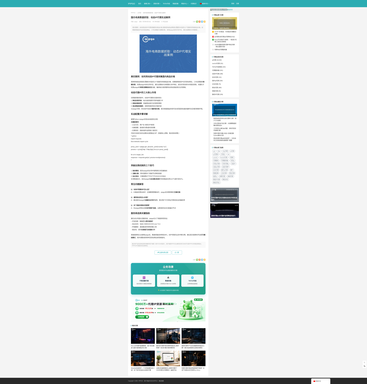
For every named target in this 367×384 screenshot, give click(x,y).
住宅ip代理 (216, 163)
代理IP (232, 157)
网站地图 (161, 381)
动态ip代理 (216, 167)
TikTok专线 (166, 3)
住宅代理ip (225, 163)
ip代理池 (215, 154)
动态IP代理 (215, 74)
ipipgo (136, 21)
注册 (237, 3)
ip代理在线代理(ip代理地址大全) (225, 36)
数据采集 (175, 3)
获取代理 (156, 3)
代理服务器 (215, 70)
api (214, 151)
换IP (231, 170)
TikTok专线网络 (217, 67)
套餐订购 (147, 3)
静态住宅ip (216, 182)
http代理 (225, 151)
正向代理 (215, 84)
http (219, 151)
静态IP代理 (215, 94)
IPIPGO (131, 3)
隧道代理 (230, 176)
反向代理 (215, 77)
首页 (139, 3)
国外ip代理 (215, 80)
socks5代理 (216, 63)
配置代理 (222, 176)
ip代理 (139, 12)
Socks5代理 (223, 157)
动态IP (233, 163)
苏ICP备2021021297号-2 (151, 381)
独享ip (215, 176)
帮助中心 (184, 3)
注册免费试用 (163, 252)
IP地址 (223, 154)
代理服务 (216, 160)
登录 (232, 3)
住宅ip (232, 160)
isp (228, 154)
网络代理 (215, 91)
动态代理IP (225, 167)
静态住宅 (225, 179)
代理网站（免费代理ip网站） (221, 28)
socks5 (215, 157)
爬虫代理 (215, 87)
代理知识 (193, 3)
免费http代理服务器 (221, 49)
